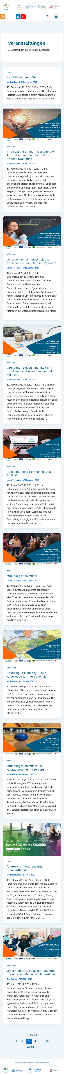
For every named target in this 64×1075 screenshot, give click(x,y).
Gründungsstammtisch (22, 576)
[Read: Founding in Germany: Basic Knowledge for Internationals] (31, 646)
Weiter (32, 1047)
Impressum (19, 1062)
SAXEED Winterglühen (22, 77)
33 (47, 1041)
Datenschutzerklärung (41, 1062)
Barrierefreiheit (29, 1062)
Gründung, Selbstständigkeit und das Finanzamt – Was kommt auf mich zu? (29, 371)
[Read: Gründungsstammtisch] (31, 549)
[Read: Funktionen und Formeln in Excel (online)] (31, 444)
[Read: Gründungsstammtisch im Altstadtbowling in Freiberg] (31, 739)
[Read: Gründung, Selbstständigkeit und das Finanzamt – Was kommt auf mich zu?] (31, 340)
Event (9, 72)
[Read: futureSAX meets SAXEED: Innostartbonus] (31, 839)
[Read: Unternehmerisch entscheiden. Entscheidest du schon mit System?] (31, 232)
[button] (2, 16)
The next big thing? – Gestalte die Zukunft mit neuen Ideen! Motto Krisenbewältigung (30, 155)
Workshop (11, 146)
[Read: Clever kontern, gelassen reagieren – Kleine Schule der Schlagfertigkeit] (31, 943)
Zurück (32, 1035)
